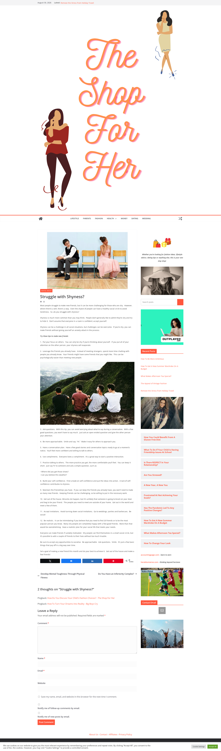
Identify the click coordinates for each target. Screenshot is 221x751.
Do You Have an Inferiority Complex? (116, 573)
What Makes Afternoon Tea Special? (156, 376)
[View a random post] (180, 219)
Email (41, 670)
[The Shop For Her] (41, 219)
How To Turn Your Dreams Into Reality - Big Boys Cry (72, 603)
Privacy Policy (125, 734)
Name (41, 658)
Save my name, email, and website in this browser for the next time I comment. (79, 696)
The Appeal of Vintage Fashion (74, 2)
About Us (93, 734)
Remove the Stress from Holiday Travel (157, 391)
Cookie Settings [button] (199, 746)
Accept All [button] (212, 746)
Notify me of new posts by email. (54, 716)
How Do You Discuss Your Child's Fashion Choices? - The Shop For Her (81, 598)
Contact (103, 734)
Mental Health (46, 291)
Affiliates (113, 734)
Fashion (99, 218)
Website (41, 683)
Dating (134, 218)
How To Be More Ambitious (152, 359)
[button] (115, 219)
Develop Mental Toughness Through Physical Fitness (62, 575)
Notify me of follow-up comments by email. (59, 708)
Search (180, 302)
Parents (87, 218)
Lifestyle (74, 218)
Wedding (146, 218)
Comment (43, 623)
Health (110, 218)
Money (124, 218)
